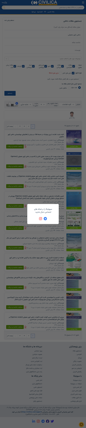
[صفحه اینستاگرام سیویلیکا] (40, 218)
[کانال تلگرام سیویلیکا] (45, 218)
